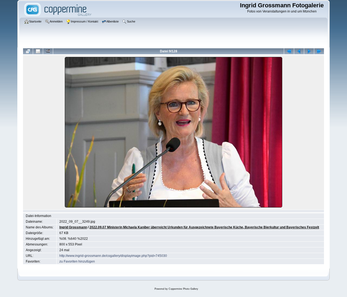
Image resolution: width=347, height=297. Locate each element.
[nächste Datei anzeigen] (309, 51)
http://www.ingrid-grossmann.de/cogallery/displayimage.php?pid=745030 (113, 256)
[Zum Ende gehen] (319, 51)
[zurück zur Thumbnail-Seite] (28, 51)
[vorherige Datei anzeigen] (299, 51)
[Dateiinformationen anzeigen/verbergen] (38, 51)
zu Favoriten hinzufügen (77, 261)
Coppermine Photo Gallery (183, 289)
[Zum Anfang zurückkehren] (289, 51)
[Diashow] (48, 51)
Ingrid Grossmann (73, 227)
